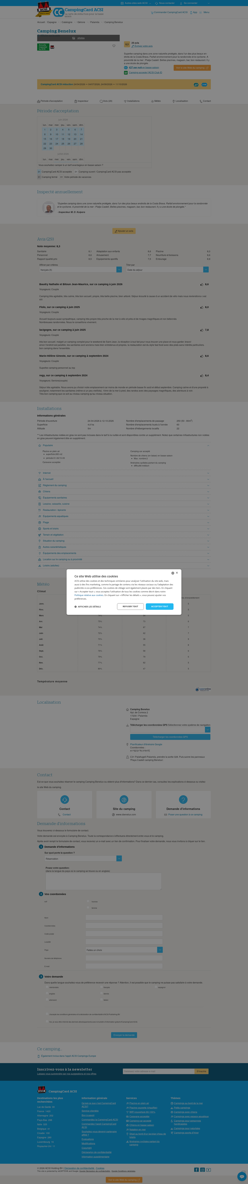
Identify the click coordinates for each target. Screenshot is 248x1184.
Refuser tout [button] (130, 606)
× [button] (177, 573)
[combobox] (172, 573)
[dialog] (124, 592)
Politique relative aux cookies (88, 595)
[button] (87, 606)
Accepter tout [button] (159, 606)
